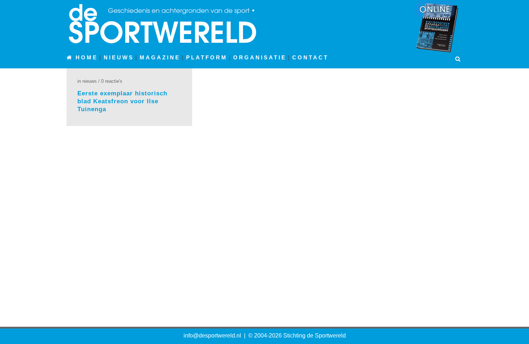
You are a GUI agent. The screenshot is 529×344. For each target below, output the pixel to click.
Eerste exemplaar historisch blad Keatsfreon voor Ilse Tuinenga (122, 101)
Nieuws (89, 81)
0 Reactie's (111, 81)
